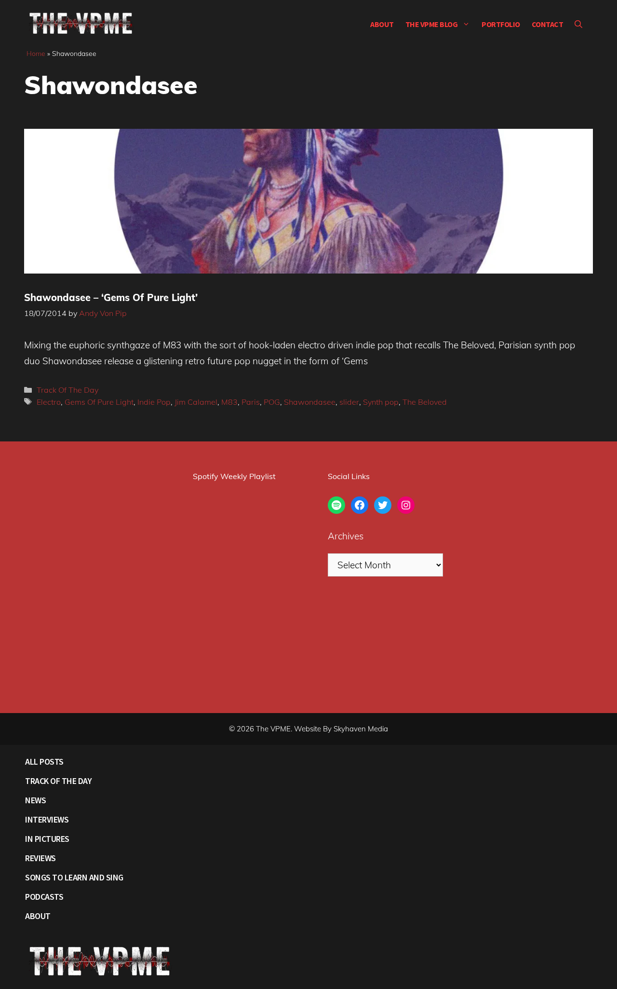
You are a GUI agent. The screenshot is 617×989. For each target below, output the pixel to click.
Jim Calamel (195, 402)
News (35, 800)
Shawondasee (309, 402)
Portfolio (501, 24)
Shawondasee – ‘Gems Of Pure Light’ (111, 297)
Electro (49, 402)
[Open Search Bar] (578, 24)
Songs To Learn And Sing (74, 877)
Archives (345, 536)
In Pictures (47, 838)
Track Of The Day (67, 390)
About (382, 24)
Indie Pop (154, 402)
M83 (229, 402)
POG (272, 402)
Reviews (40, 858)
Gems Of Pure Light (99, 402)
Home (36, 53)
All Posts (44, 761)
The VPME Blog (431, 24)
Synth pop (381, 402)
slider (349, 402)
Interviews (46, 819)
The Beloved (424, 402)
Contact (547, 24)
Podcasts (44, 896)
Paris (250, 402)
